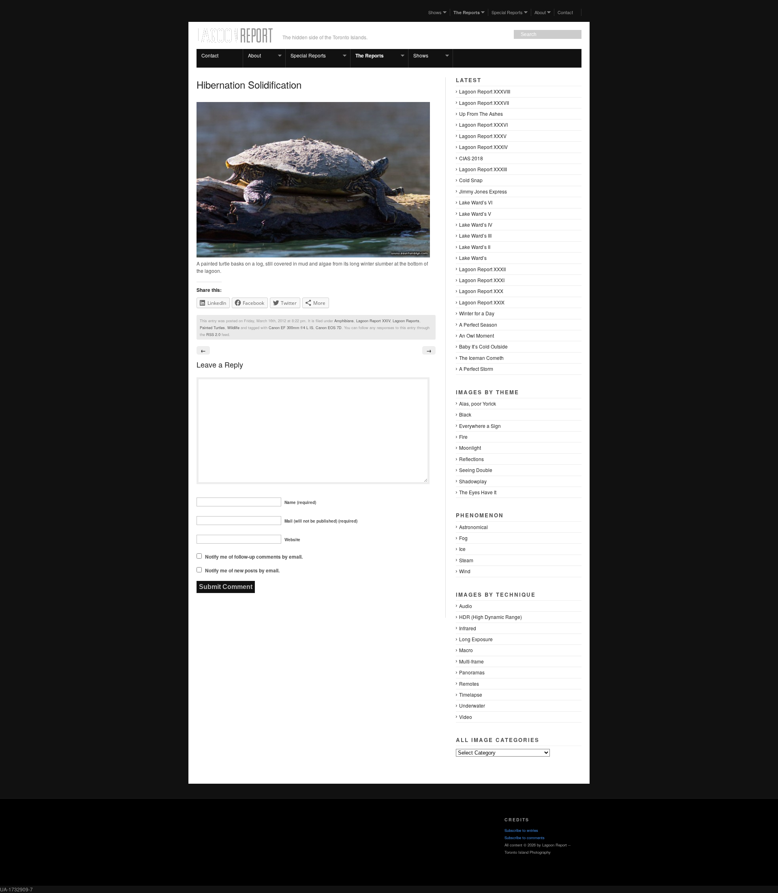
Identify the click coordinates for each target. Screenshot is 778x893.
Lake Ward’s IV (475, 224)
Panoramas (472, 672)
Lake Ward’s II (474, 246)
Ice (462, 548)
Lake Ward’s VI (475, 202)
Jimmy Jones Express (483, 191)
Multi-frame (471, 661)
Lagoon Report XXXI (481, 279)
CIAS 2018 (471, 158)
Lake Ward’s (473, 257)
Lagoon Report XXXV (483, 135)
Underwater (472, 705)
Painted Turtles (212, 327)
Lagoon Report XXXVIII (484, 91)
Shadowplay (473, 481)
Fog (463, 537)
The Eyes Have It (477, 492)
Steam (466, 560)
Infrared (467, 628)
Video (465, 716)
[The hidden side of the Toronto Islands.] (235, 40)
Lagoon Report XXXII (482, 269)
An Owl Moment (476, 335)
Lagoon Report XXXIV (483, 146)
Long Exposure (476, 639)
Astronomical (473, 526)
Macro (466, 649)
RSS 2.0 (213, 334)
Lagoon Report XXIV (373, 320)
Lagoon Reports (406, 320)
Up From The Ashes (481, 113)
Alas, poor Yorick (477, 403)
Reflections (471, 458)
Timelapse (470, 694)
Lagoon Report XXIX (481, 302)
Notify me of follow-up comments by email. (254, 556)
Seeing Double (475, 469)
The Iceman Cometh (481, 357)
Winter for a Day (476, 313)
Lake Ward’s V (475, 213)
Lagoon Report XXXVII (484, 102)
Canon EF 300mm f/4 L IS (291, 327)
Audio (465, 605)
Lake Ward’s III (475, 235)
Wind (464, 571)
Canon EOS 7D (329, 327)
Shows (433, 12)
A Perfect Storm (476, 368)
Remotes (469, 683)
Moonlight (470, 447)
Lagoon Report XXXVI (483, 124)
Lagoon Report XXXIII (483, 169)
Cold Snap (471, 179)
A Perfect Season (478, 324)
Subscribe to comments (524, 837)
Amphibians (344, 320)
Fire (463, 436)
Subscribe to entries (521, 830)
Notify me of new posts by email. (242, 570)
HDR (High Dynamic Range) (490, 616)
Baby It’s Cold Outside (483, 346)
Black (465, 414)
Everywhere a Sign (480, 425)
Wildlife (233, 327)
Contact (565, 12)
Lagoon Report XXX (481, 290)
